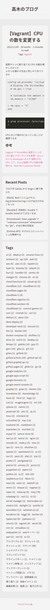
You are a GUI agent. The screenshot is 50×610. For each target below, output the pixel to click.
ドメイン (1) (35, 559)
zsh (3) (19, 536)
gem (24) (10, 348)
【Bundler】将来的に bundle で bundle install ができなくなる (22, 211)
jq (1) (33, 411)
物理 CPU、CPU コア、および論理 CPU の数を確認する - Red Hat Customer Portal (24, 162)
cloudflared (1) (14, 308)
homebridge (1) (30, 393)
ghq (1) (20, 348)
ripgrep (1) (35, 487)
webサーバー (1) (31, 532)
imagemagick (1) (23, 402)
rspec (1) (10, 492)
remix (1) (11, 487)
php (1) (28, 456)
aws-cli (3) (20, 263)
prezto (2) (11, 465)
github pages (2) (14, 366)
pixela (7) (11, 460)
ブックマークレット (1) (18, 568)
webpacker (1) (13, 532)
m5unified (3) (13, 420)
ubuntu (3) (11, 523)
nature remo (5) (26, 433)
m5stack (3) (22, 415)
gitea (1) (10, 353)
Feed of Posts (24, 604)
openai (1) (11, 451)
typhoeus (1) (28, 518)
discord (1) (33, 326)
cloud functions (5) (16, 281)
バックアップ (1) (33, 563)
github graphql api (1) (17, 362)
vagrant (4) (24, 523)
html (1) (21, 398)
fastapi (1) (11, 344)
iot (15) (38, 402)
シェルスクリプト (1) (16, 550)
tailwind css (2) (31, 510)
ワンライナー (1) (14, 577)
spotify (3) (38, 505)
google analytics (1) (16, 371)
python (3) (11, 474)
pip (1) (37, 456)
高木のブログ (25, 9)
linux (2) (10, 415)
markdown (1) (28, 424)
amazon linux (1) (34, 254)
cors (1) (10, 313)
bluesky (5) (22, 268)
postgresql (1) (25, 460)
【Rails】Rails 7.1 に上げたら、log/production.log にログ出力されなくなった (25, 201)
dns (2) (9, 330)
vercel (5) (37, 523)
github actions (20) (16, 357)
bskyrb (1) (34, 268)
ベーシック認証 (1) (15, 572)
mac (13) (26, 420)
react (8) (10, 483)
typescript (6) (13, 518)
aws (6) (9, 263)
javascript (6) (13, 411)
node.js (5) (24, 442)
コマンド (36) (29, 545)
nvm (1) (19, 447)
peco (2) (19, 456)
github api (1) (35, 357)
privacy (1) (23, 465)
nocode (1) (11, 442)
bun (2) (10, 272)
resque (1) (22, 487)
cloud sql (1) (34, 281)
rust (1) (25, 496)
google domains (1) (16, 380)
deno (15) (23, 317)
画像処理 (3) (12, 586)
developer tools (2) (16, 326)
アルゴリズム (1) (14, 541)
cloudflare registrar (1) (17, 299)
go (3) (38, 366)
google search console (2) (19, 384)
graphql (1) (12, 389)
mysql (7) (11, 433)
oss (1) (9, 456)
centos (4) (34, 272)
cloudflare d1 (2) (31, 286)
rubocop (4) (23, 492)
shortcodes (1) (34, 501)
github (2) (22, 353)
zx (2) (27, 536)
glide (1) (29, 366)
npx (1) (9, 447)
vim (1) (9, 527)
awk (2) (33, 259)
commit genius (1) (32, 308)
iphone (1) (11, 407)
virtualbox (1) (22, 527)
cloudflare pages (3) (16, 290)
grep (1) (23, 389)
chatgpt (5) (12, 277)
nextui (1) (23, 438)
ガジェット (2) (32, 541)
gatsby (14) (24, 344)
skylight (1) (25, 505)
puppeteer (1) (13, 469)
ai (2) (8, 254)
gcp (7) (35, 344)
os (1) (38, 451)
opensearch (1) (26, 451)
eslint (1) (21, 339)
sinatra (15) (12, 505)
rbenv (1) (29, 478)
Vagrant (28, 54)
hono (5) (10, 398)
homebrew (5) (13, 393)
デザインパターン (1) (16, 559)
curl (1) (32, 313)
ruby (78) (35, 492)
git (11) (30, 348)
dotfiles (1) (34, 335)
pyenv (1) (27, 469)
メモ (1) (31, 572)
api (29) (24, 259)
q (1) (21, 474)
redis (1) (21, 483)
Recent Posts (16, 182)
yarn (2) (10, 536)
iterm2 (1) (23, 407)
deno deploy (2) (14, 321)
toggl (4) (25, 514)
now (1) (36, 442)
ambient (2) (12, 259)
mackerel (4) (12, 424)
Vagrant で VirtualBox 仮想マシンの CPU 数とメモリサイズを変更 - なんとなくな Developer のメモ (25, 156)
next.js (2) (11, 438)
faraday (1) (33, 339)
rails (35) (29, 474)
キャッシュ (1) (13, 545)
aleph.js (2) (18, 254)
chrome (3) (25, 277)
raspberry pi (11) (14, 478)
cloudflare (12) (13, 286)
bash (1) (10, 268)
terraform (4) (13, 514)
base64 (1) (33, 263)
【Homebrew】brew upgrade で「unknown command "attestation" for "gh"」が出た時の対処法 (24, 222)
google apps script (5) (17, 375)
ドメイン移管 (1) (14, 563)
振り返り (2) (12, 581)
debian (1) (11, 317)
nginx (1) (34, 438)
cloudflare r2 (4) (14, 295)
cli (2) (35, 277)
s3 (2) (33, 496)
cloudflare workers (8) (17, 304)
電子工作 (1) (36, 586)
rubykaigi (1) (12, 496)
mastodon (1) (13, 429)
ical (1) (9, 402)
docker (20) (21, 330)
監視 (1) (24, 586)
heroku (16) (35, 389)
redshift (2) (32, 483)
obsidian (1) (31, 447)
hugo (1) (31, 398)
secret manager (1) (15, 501)
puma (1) (35, 465)
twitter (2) (37, 514)
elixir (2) (10, 339)
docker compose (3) (16, 335)
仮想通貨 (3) (31, 577)
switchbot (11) (13, 510)
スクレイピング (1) (15, 554)
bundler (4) (21, 272)
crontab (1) (21, 313)
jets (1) (25, 411)
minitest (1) (28, 429)
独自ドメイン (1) (28, 581)
